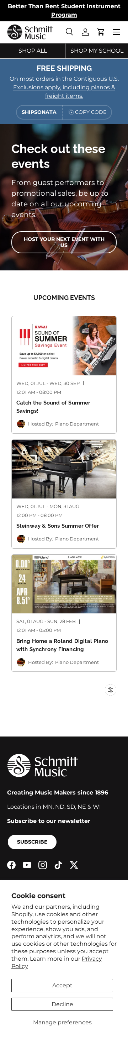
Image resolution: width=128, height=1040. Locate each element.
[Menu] (116, 32)
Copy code (90, 112)
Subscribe (32, 842)
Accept (62, 985)
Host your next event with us (64, 242)
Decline (62, 1004)
